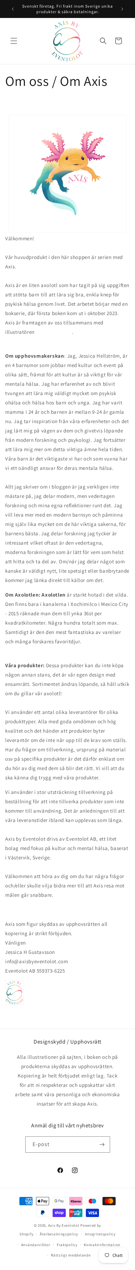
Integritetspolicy (100, 1234)
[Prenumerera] (102, 1144)
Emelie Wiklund (54, 332)
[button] (13, 40)
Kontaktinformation (102, 1244)
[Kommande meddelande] (122, 9)
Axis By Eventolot (64, 1225)
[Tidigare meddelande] (12, 9)
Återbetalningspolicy (59, 1234)
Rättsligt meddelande (70, 1255)
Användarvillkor (36, 1244)
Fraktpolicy (67, 1244)
